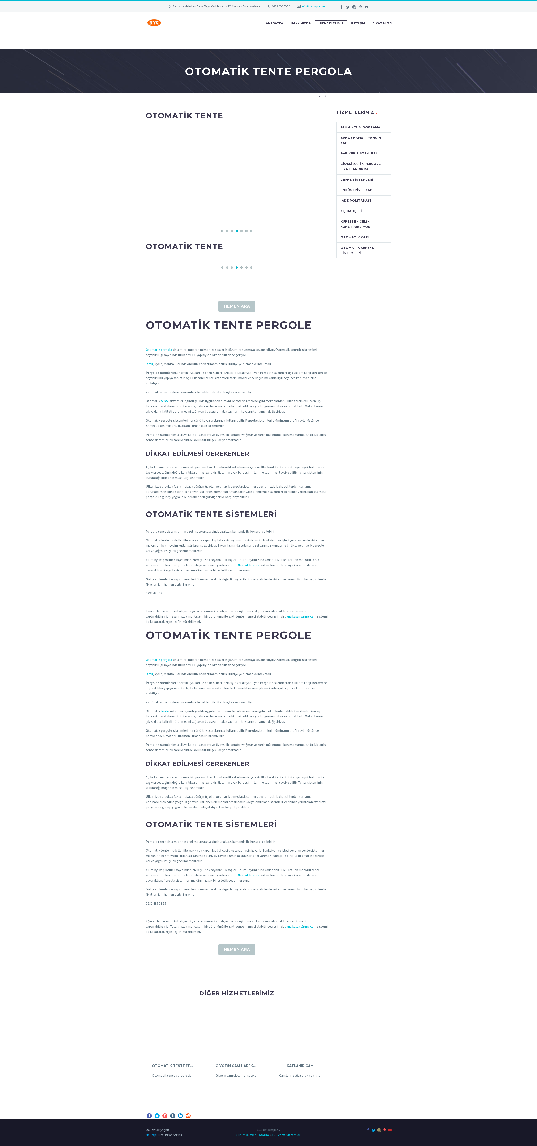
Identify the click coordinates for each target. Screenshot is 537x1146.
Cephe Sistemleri (356, 179)
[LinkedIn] (180, 1115)
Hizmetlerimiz (331, 23)
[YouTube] (367, 7)
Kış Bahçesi (351, 211)
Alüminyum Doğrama (360, 127)
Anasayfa (274, 23)
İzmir (149, 364)
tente (165, 401)
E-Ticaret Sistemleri (286, 1135)
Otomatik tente (248, 565)
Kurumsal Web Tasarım (252, 1135)
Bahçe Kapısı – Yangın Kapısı (360, 140)
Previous (150, 177)
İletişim (358, 23)
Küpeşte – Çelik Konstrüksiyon (355, 224)
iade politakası (355, 200)
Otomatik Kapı (354, 237)
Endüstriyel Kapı (356, 190)
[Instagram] (354, 7)
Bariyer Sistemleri (358, 153)
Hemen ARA (237, 306)
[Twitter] (348, 7)
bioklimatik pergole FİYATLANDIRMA (360, 166)
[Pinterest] (360, 7)
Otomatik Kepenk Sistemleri (357, 250)
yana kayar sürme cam (300, 616)
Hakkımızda (301, 23)
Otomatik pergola (159, 349)
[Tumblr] (172, 1115)
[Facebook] (341, 7)
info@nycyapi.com (313, 6)
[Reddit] (188, 1115)
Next (323, 177)
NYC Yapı (151, 1135)
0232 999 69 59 (281, 6)
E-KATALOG (382, 23)
